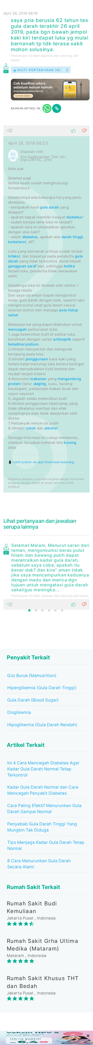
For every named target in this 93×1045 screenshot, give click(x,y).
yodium (32, 344)
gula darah (49, 207)
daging (40, 383)
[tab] (46, 309)
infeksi (14, 256)
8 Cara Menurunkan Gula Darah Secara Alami (39, 863)
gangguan (17, 266)
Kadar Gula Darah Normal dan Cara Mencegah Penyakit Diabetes (42, 790)
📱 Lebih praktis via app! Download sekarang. (41, 462)
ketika (69, 266)
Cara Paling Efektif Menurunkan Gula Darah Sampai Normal (44, 808)
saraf (32, 266)
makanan (38, 378)
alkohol (51, 428)
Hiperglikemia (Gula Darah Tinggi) (42, 687)
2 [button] (36, 610)
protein (14, 383)
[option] (46, 575)
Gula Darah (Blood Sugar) (33, 700)
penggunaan (37, 359)
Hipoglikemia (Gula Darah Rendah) (42, 724)
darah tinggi (72, 237)
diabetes (74, 217)
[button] (46, 130)
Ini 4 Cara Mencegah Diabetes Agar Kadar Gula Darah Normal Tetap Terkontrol (43, 769)
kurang (70, 442)
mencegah (17, 329)
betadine (16, 344)
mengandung (69, 378)
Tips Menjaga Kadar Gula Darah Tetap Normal (45, 845)
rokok (31, 428)
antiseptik (62, 339)
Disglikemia (19, 712)
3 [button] (42, 610)
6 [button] (62, 610)
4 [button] (49, 610)
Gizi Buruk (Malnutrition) (31, 675)
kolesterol (17, 242)
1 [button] (29, 610)
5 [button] (55, 610)
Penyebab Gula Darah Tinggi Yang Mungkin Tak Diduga (42, 827)
